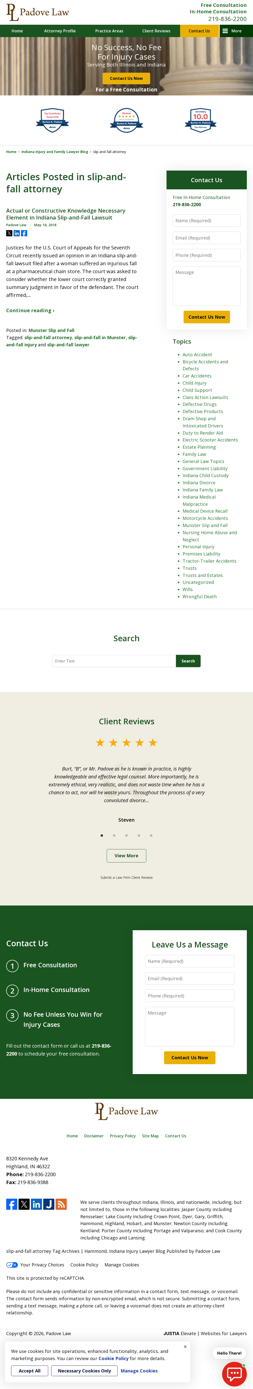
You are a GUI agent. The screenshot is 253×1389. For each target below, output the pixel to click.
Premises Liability (201, 554)
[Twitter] (24, 1204)
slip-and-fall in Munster (100, 337)
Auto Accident (197, 354)
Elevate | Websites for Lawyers (205, 1333)
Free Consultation (224, 5)
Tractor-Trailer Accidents (209, 561)
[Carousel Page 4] (139, 835)
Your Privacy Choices (42, 1265)
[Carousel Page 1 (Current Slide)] (102, 835)
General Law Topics (203, 461)
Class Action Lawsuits (205, 397)
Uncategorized (198, 582)
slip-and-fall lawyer (68, 345)
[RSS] (61, 1204)
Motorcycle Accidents (205, 518)
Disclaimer (94, 1136)
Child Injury (195, 383)
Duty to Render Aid (203, 433)
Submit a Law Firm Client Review (127, 877)
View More (126, 856)
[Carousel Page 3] (126, 835)
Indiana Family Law (203, 490)
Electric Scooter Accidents (210, 440)
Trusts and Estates (203, 575)
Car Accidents (197, 376)
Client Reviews (156, 31)
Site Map (150, 1136)
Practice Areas (109, 31)
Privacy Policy (123, 1136)
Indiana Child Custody (206, 475)
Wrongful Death (200, 596)
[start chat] (234, 1374)
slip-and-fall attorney (48, 337)
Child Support (197, 390)
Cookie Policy (84, 1265)
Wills (188, 589)
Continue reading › (30, 310)
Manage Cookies (122, 1265)
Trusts (190, 568)
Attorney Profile (60, 31)
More (237, 31)
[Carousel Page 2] (114, 835)
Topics (182, 341)
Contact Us (199, 31)
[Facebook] (11, 1204)
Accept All (30, 1371)
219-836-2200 (227, 19)
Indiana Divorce (199, 482)
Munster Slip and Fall (51, 330)
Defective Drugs (200, 404)
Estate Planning (199, 447)
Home (17, 31)
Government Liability (205, 468)
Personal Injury (198, 547)
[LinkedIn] (36, 1204)
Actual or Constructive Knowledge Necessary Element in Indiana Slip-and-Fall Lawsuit (66, 214)
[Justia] (48, 1204)
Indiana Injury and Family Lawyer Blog (54, 151)
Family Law (194, 454)
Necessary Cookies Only (84, 1371)
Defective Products (203, 411)
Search (188, 661)
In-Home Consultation (218, 11)
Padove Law (58, 1333)
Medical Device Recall (205, 511)
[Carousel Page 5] (151, 835)
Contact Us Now (126, 78)
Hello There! (229, 1353)
